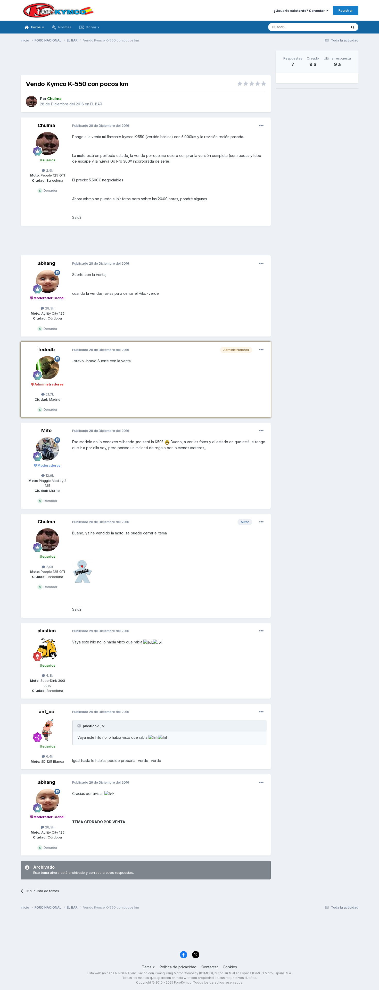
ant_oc (46, 711)
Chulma (46, 125)
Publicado (100, 125)
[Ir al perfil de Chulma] (31, 101)
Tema (147, 967)
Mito (46, 430)
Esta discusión (329, 27)
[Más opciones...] (261, 126)
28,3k (49, 308)
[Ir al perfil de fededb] (47, 367)
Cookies (230, 967)
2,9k (49, 170)
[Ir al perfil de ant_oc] (47, 729)
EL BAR (96, 104)
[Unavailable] (82, 571)
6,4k (49, 756)
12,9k (49, 475)
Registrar (346, 10)
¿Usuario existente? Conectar (300, 11)
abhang (46, 263)
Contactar (209, 967)
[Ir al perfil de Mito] (47, 448)
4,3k (49, 675)
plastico (46, 630)
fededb (46, 349)
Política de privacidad (178, 967)
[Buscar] (352, 27)
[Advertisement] (146, 62)
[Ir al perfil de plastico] (47, 648)
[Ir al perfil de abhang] (47, 281)
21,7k (49, 394)
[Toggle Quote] (79, 726)
